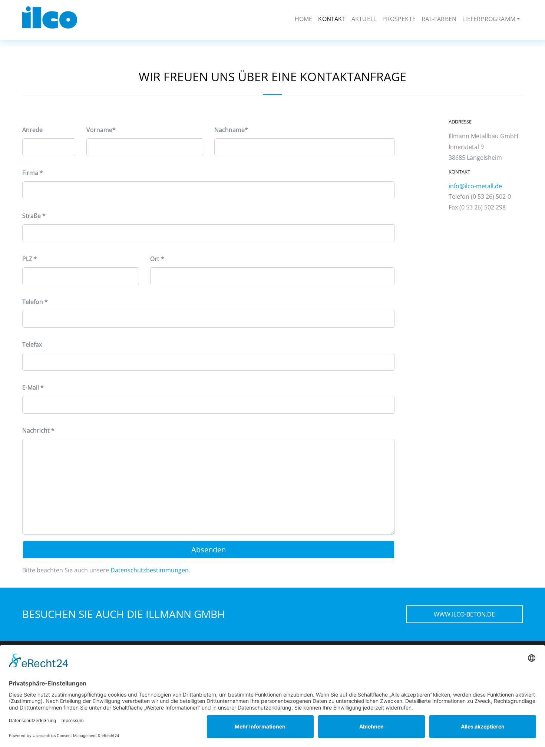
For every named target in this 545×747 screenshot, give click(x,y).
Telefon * (35, 302)
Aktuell (363, 19)
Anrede (32, 130)
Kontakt (331, 19)
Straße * (34, 216)
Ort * (157, 259)
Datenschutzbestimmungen (149, 570)
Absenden (208, 550)
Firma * (32, 173)
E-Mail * (33, 387)
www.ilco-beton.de (464, 614)
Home (304, 19)
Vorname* (101, 130)
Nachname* (231, 130)
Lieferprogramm (488, 19)
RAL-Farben (439, 19)
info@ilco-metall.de (475, 186)
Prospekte (399, 19)
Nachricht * (38, 430)
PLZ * (29, 259)
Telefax (32, 344)
